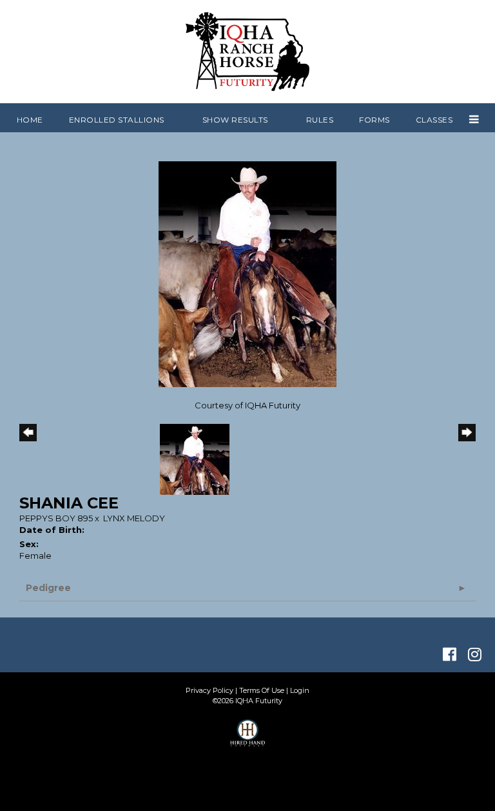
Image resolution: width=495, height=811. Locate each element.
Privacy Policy (209, 690)
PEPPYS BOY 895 (56, 518)
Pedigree (48, 588)
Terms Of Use (261, 690)
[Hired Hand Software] (248, 738)
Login (299, 690)
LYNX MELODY (134, 518)
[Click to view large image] (247, 273)
